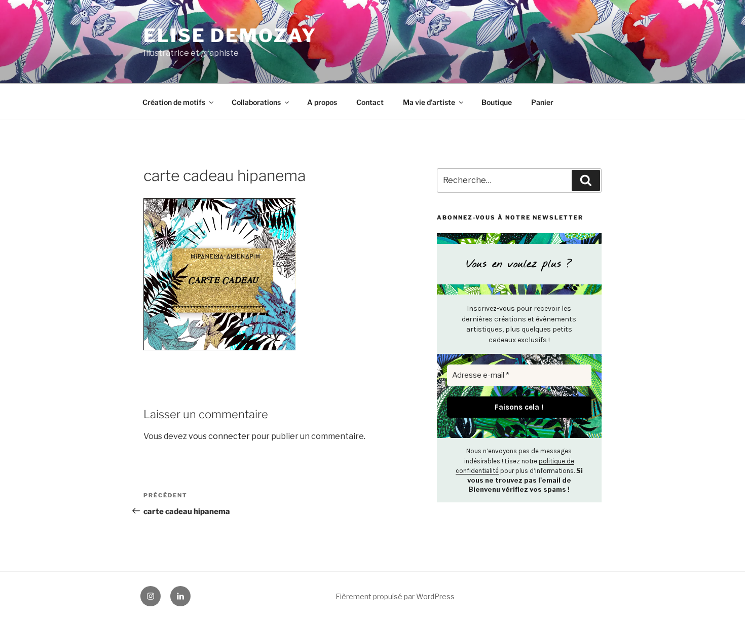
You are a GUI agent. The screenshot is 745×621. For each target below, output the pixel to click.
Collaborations (256, 102)
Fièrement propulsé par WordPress (395, 596)
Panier (542, 102)
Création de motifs (173, 102)
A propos (322, 102)
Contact (370, 102)
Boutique (496, 102)
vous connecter (219, 436)
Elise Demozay (229, 35)
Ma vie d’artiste (429, 102)
